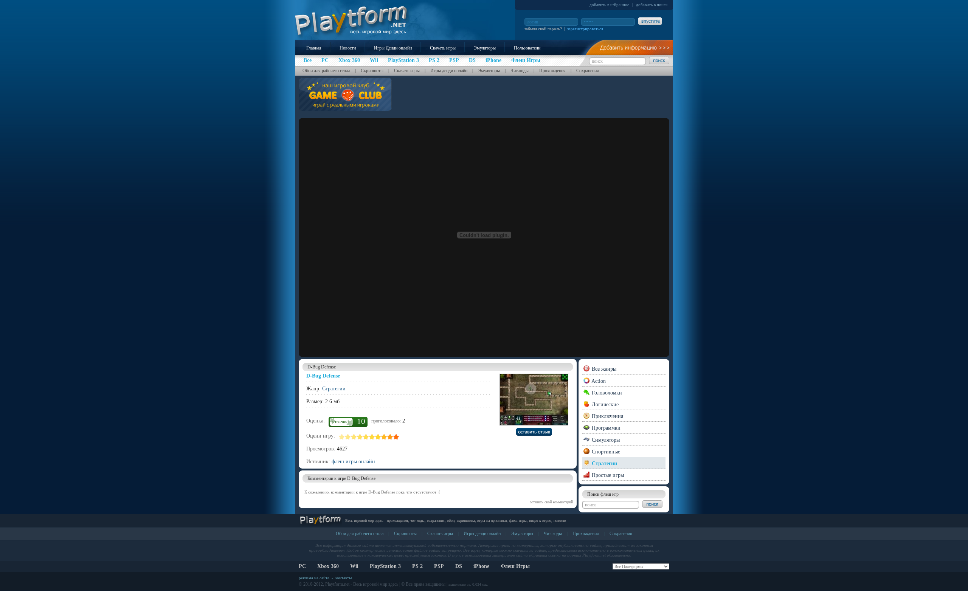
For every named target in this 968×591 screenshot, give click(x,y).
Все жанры (603, 369)
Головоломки (606, 393)
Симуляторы (605, 440)
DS (458, 566)
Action (598, 381)
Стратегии (334, 388)
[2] (348, 436)
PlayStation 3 (385, 566)
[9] (390, 436)
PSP (439, 566)
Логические (604, 404)
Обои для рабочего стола (326, 70)
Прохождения (552, 70)
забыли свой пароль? (543, 28)
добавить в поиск (651, 4)
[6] (372, 436)
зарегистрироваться (585, 28)
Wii (354, 566)
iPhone (481, 566)
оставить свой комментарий (551, 502)
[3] (354, 436)
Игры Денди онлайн (393, 48)
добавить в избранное (609, 4)
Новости (348, 48)
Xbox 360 (328, 566)
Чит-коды (519, 70)
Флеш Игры (515, 566)
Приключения (606, 416)
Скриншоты (372, 70)
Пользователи (527, 48)
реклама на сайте (314, 578)
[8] (384, 436)
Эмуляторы (485, 48)
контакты (343, 578)
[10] (396, 436)
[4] (360, 436)
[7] (378, 436)
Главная (313, 48)
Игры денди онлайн (448, 70)
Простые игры (607, 475)
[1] (342, 436)
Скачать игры (443, 48)
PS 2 (417, 566)
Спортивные (605, 452)
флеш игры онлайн (353, 461)
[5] (366, 436)
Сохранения (587, 70)
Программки (605, 428)
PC (302, 566)
